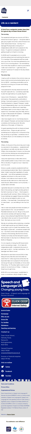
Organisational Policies (8, 390)
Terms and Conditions (7, 384)
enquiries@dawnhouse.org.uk (10, 353)
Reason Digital (11, 414)
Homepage (4, 314)
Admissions (4, 325)
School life (4, 319)
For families (5, 322)
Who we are (5, 316)
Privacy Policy (5, 387)
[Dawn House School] (4, 11)
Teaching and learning (8, 328)
